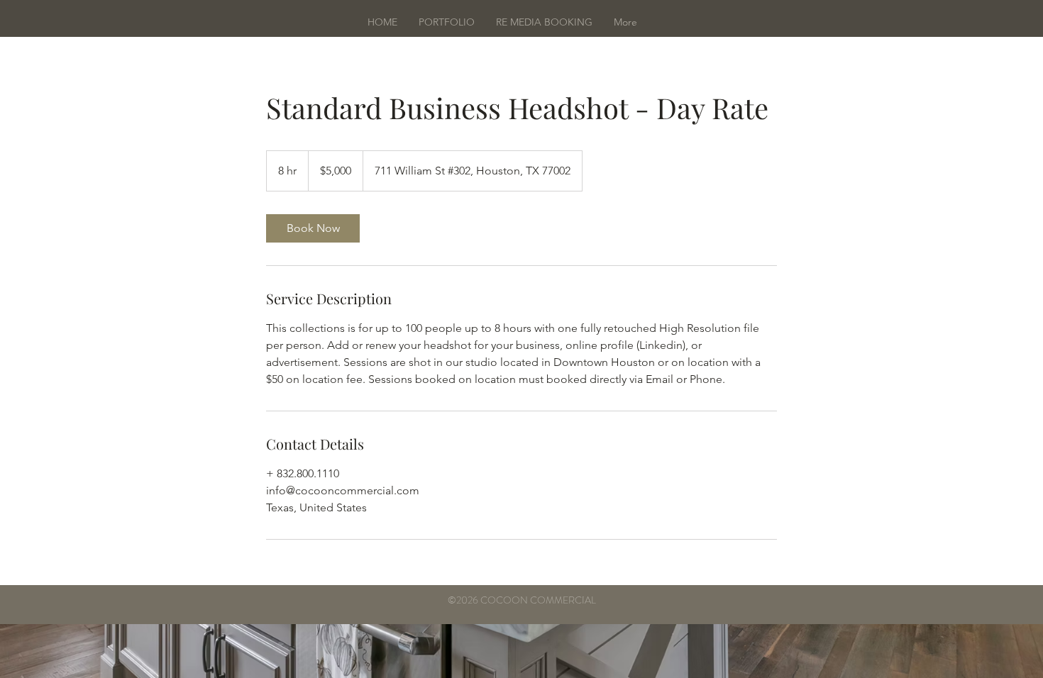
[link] (313, 228)
